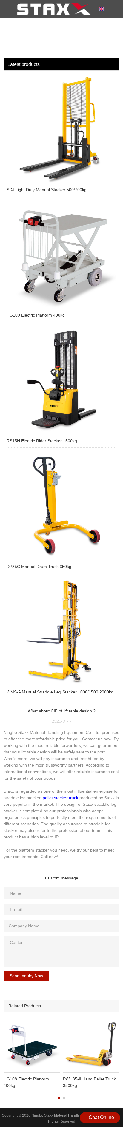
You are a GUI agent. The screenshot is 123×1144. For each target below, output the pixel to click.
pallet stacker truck (60, 797)
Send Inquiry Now (26, 975)
